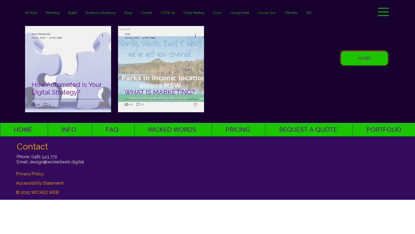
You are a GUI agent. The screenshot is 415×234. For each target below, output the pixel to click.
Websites (291, 13)
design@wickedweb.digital (57, 161)
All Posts (31, 13)
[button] (364, 58)
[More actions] (104, 35)
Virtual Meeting (193, 13)
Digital (72, 13)
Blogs (128, 13)
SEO (309, 13)
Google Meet (239, 13)
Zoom (217, 13)
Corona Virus (267, 13)
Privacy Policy (30, 173)
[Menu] (383, 11)
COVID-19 (168, 13)
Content (146, 13)
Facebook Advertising (100, 13)
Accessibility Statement (40, 183)
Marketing (52, 13)
